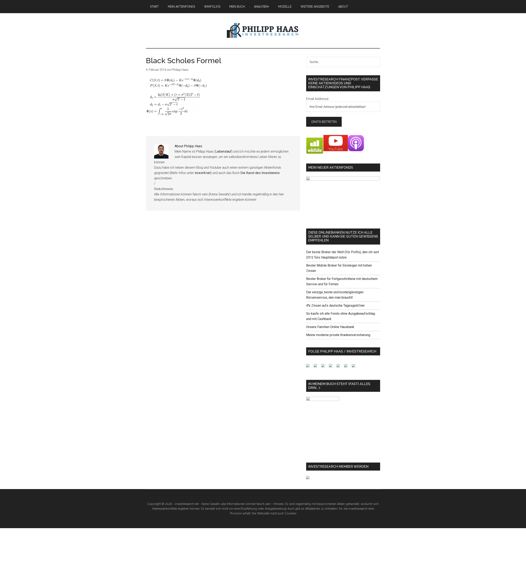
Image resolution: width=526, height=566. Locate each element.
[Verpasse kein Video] (340, 367)
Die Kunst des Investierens (260, 173)
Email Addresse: (317, 99)
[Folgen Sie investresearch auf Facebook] (309, 367)
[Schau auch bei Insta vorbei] (347, 367)
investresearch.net (263, 30)
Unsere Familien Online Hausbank (330, 327)
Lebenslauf (223, 151)
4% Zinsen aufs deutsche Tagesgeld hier (335, 305)
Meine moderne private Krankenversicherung (338, 335)
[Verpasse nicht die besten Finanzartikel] (355, 367)
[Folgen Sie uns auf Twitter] (317, 367)
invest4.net (203, 173)
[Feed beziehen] (332, 367)
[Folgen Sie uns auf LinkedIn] (324, 367)
